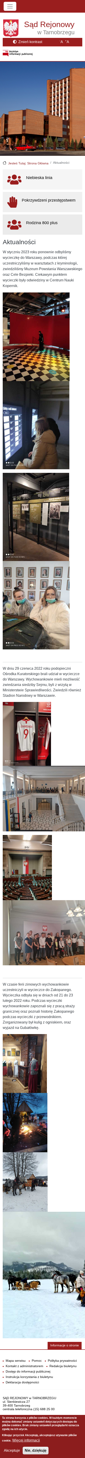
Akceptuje (12, 1450)
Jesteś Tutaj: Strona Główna (28, 163)
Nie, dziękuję (35, 1450)
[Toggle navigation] (10, 6)
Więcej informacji (26, 1440)
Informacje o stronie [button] (64, 1345)
